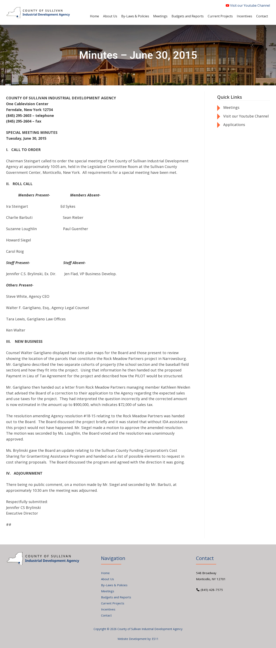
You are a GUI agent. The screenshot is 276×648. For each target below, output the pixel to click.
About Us (107, 579)
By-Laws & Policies (114, 585)
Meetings (231, 107)
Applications (234, 124)
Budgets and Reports (116, 597)
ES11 (155, 639)
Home (105, 573)
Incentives (108, 609)
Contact (106, 615)
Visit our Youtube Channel (249, 5)
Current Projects (112, 603)
